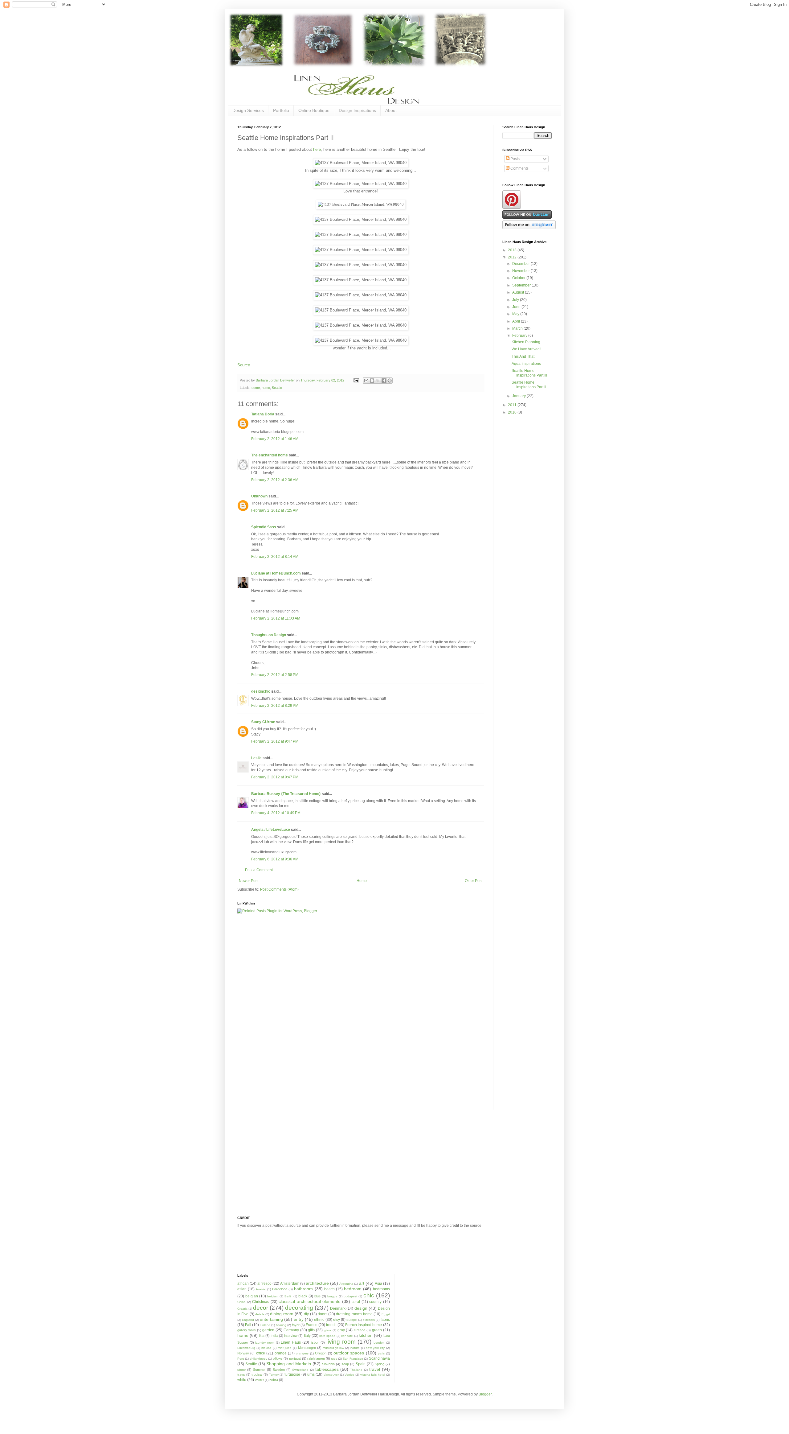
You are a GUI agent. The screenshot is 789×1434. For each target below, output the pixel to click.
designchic (260, 691)
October (519, 278)
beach (329, 1289)
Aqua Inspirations (526, 363)
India (274, 1335)
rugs (334, 1358)
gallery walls (246, 1330)
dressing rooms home (354, 1314)
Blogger (485, 1394)
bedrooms (381, 1289)
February (520, 335)
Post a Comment (259, 870)
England (248, 1319)
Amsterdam (289, 1283)
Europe (351, 1319)
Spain (361, 1364)
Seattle (277, 387)
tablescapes (327, 1369)
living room (341, 1341)
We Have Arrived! (526, 349)
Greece (359, 1330)
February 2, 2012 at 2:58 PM (274, 675)
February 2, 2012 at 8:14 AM (274, 556)
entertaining (271, 1319)
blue (317, 1296)
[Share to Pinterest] (389, 380)
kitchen (366, 1335)
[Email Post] (356, 380)
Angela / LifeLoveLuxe (270, 829)
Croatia (242, 1308)
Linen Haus (291, 1342)
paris (381, 1353)
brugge (332, 1296)
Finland (265, 1325)
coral (356, 1302)
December (521, 264)
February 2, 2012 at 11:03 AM (275, 618)
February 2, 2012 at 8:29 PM (274, 705)
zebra (273, 1380)
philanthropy (258, 1358)
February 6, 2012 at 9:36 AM (274, 859)
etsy (336, 1319)
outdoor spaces (348, 1352)
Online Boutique (313, 110)
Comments (519, 168)
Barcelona (279, 1289)
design (360, 1308)
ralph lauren (316, 1358)
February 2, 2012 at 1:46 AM (274, 439)
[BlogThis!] (372, 380)
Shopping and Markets (288, 1363)
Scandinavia (379, 1358)
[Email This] (366, 380)
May (516, 314)
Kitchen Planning (526, 342)
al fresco (264, 1283)
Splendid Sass (263, 527)
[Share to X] (378, 380)
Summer (259, 1369)
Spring (379, 1364)
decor (255, 387)
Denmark (337, 1308)
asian (242, 1289)
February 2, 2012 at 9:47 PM (274, 741)
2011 (512, 405)
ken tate (347, 1335)
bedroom (353, 1288)
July (516, 300)
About (391, 110)
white (241, 1380)
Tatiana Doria (262, 414)
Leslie (256, 758)
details (259, 1314)
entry (299, 1319)
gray (341, 1330)
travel (374, 1369)
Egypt (386, 1314)
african (243, 1283)
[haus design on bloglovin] (529, 228)
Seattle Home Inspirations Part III (529, 373)
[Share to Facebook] (384, 380)
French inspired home (363, 1325)
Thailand (356, 1369)
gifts (311, 1330)
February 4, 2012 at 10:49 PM (275, 813)
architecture (317, 1283)
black (302, 1296)
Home (362, 881)
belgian (251, 1296)
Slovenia (328, 1364)
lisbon (315, 1342)
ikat (261, 1335)
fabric (385, 1319)
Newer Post (248, 881)
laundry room (264, 1342)
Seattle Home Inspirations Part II (529, 384)
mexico (266, 1348)
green (377, 1330)
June (516, 307)
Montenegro (307, 1348)
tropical (256, 1374)
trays (241, 1374)
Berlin (288, 1296)
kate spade (327, 1335)
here (317, 149)
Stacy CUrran (263, 722)
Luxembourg (246, 1348)
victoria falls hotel (372, 1374)
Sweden (279, 1369)
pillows (278, 1358)
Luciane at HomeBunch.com (276, 573)
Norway (243, 1353)
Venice (349, 1374)
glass (327, 1330)
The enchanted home (269, 455)
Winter (259, 1380)
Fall (248, 1325)
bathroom (303, 1288)
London (379, 1342)
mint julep (285, 1348)
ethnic (319, 1319)
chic (368, 1295)
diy (306, 1314)
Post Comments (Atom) (279, 889)
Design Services (248, 110)
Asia (378, 1283)
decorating (299, 1307)
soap (345, 1364)
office (260, 1353)
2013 (512, 250)
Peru (240, 1358)
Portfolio (281, 110)
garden (268, 1330)
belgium (272, 1296)
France (311, 1325)
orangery (302, 1353)
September (522, 285)
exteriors (369, 1319)
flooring (281, 1325)
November (521, 271)
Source (243, 365)
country (375, 1302)
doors (322, 1314)
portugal (295, 1358)
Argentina (346, 1283)
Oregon (320, 1353)
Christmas (260, 1302)
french (331, 1325)
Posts (514, 159)
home (266, 387)
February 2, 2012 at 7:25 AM (274, 510)
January (519, 396)
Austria (261, 1289)
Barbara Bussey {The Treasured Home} (286, 794)
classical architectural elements (309, 1301)
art (361, 1283)
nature (355, 1348)
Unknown (259, 496)
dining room (281, 1313)
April (516, 321)
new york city (375, 1348)
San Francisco (353, 1358)
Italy (307, 1335)
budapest (350, 1296)
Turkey (274, 1374)
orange (281, 1353)
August (518, 292)
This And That (523, 356)
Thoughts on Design (268, 635)
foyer (296, 1325)
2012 (512, 257)
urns (311, 1374)
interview (290, 1335)
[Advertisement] (262, 1015)
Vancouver (331, 1374)
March (518, 328)
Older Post (473, 881)
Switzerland (300, 1369)
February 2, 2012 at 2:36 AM (274, 480)
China (241, 1302)
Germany (291, 1330)
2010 (512, 412)
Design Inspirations (357, 110)
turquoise (292, 1374)
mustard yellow (333, 1348)
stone (241, 1369)
